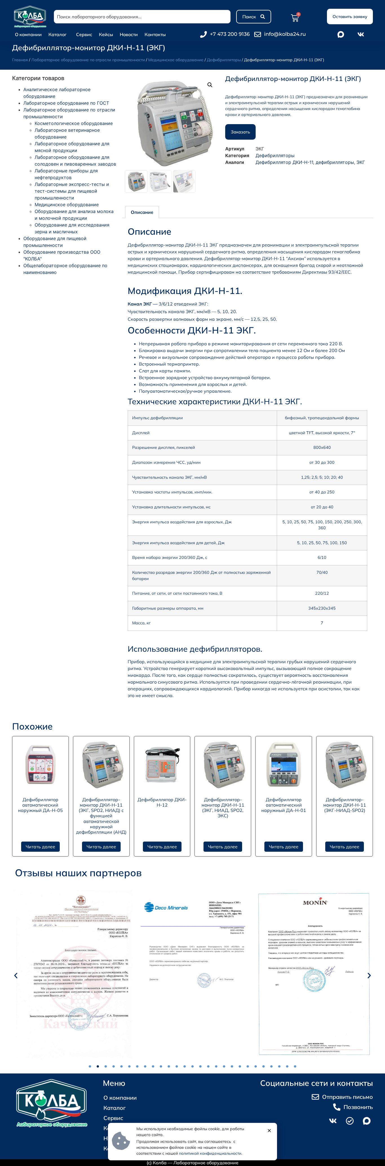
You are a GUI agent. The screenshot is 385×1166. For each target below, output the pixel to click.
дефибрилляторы (335, 162)
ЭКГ (361, 162)
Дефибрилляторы (224, 59)
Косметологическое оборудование (74, 123)
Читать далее (40, 846)
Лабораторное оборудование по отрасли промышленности (88, 59)
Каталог (57, 34)
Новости (129, 34)
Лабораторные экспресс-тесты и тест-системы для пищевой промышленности (72, 191)
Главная (20, 59)
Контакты (155, 34)
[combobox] (142, 16)
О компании (28, 34)
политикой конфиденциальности (210, 1153)
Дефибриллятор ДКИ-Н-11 (284, 162)
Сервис (84, 34)
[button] (210, 85)
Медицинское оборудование (175, 59)
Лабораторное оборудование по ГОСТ (66, 103)
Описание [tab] (142, 212)
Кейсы (106, 34)
